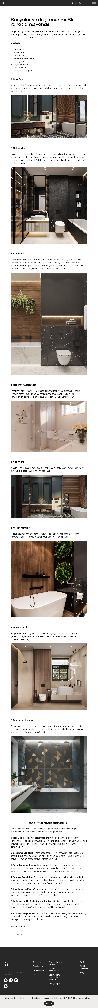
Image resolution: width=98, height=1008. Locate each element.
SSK (82, 962)
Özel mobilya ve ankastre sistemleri (54, 977)
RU (80, 3)
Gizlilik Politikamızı (73, 998)
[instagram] (6, 982)
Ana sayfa (37, 962)
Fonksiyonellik (19, 67)
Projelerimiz (38, 966)
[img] (4, 3)
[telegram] (11, 982)
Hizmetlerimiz (39, 970)
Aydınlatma (18, 55)
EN (76, 3)
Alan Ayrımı (18, 61)
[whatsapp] (16, 982)
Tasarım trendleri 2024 (54, 969)
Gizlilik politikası (84, 967)
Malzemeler (18, 52)
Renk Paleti (18, 49)
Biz (34, 974)
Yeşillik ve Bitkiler (21, 64)
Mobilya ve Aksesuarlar (24, 58)
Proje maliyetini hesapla (55, 963)
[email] (6, 987)
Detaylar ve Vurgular (22, 70)
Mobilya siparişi (55, 983)
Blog (82, 972)
